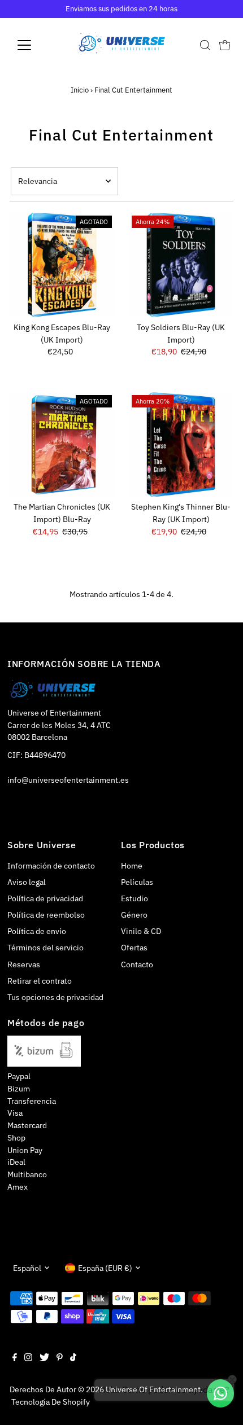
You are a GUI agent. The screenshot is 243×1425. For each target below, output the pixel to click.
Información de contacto (51, 866)
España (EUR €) (105, 1268)
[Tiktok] (73, 1358)
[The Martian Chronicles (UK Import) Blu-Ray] (62, 444)
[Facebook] (15, 1358)
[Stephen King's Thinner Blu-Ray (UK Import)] (181, 444)
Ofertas (134, 947)
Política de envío (36, 931)
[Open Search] (205, 45)
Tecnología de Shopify (50, 1402)
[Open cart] (225, 45)
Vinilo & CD (141, 931)
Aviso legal (26, 882)
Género (134, 915)
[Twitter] (44, 1358)
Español (27, 1268)
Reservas (23, 964)
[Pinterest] (60, 1358)
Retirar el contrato (39, 981)
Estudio (134, 898)
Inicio (80, 90)
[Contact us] (220, 1393)
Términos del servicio (45, 947)
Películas (137, 882)
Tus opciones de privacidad (55, 997)
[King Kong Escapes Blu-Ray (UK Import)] (62, 265)
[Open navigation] (36, 45)
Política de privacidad (45, 898)
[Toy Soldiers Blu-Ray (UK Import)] (181, 265)
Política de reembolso (46, 915)
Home (131, 866)
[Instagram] (28, 1358)
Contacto (137, 964)
